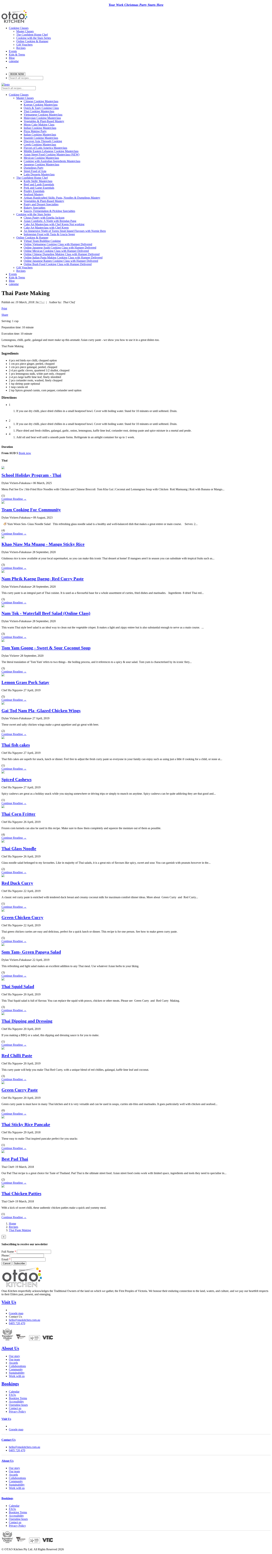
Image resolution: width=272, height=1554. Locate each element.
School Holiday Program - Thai (31, 475)
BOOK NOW (17, 74)
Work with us (17, 1376)
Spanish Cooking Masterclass (41, 137)
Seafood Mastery (33, 194)
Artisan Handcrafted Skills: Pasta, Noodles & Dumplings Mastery (62, 197)
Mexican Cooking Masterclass (41, 157)
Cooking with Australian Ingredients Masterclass (52, 161)
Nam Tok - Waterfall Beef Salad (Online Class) (45, 613)
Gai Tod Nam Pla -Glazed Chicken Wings (40, 710)
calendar (14, 61)
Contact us (15, 1408)
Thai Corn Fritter (18, 814)
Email (6, 1259)
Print (4, 308)
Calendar (14, 1391)
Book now (25, 453)
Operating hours (18, 1404)
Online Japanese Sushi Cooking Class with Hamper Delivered (60, 247)
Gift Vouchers (24, 44)
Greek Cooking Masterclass (40, 144)
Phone (5, 1255)
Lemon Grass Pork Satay (25, 682)
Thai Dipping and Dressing (26, 1021)
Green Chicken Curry (22, 917)
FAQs (12, 1394)
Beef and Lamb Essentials (39, 184)
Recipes (21, 47)
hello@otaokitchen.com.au (24, 1320)
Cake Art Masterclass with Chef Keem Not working (54, 224)
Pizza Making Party (35, 131)
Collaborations (17, 1366)
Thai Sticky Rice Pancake (25, 1124)
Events (13, 51)
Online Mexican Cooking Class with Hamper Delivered (56, 250)
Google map (16, 1313)
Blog (12, 57)
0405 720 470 (17, 1323)
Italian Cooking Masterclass (40, 134)
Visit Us (8, 1302)
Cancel (6, 1263)
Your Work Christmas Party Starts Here (136, 5)
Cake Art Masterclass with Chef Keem (46, 227)
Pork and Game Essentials (39, 187)
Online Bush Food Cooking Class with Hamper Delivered (58, 264)
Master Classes (25, 31)
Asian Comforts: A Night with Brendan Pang (50, 221)
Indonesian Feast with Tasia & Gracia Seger (49, 234)
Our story (14, 1356)
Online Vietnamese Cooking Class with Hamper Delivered (58, 244)
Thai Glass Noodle (18, 848)
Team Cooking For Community (31, 509)
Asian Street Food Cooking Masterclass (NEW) (51, 154)
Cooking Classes (18, 28)
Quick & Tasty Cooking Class (41, 108)
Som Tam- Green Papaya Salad (31, 952)
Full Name (8, 1251)
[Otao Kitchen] (14, 22)
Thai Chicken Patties (21, 1193)
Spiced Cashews (16, 779)
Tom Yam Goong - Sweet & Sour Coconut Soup (45, 647)
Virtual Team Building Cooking (42, 240)
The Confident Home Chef (32, 34)
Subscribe (19, 1263)
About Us (10, 1348)
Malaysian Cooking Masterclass (42, 117)
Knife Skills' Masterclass (38, 181)
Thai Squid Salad (17, 986)
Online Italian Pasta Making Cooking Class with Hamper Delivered (63, 257)
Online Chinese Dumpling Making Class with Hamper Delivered (62, 254)
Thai (42, 302)
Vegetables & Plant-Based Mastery (44, 121)
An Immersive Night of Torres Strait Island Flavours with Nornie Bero (65, 230)
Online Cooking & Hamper (32, 41)
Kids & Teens (17, 54)
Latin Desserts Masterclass (39, 174)
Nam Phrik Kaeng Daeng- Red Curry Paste (42, 578)
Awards (13, 1362)
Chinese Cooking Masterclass (41, 101)
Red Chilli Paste (16, 1055)
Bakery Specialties (34, 207)
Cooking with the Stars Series (33, 38)
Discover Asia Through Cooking (43, 141)
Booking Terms (18, 1398)
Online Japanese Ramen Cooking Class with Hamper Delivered (61, 260)
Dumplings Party (33, 167)
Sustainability (17, 1372)
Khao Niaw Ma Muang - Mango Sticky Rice (43, 544)
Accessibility (16, 1401)
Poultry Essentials (34, 191)
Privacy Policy (17, 1411)
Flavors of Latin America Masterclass (45, 147)
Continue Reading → (13, 498)
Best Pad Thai (14, 1159)
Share (4, 314)
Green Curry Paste (19, 1090)
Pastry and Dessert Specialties (41, 204)
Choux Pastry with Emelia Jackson (44, 217)
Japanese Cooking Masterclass (41, 164)
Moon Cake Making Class (39, 124)
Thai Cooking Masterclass (39, 111)
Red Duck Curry (17, 883)
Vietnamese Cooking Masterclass (43, 114)
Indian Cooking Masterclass (40, 127)
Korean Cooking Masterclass (41, 104)
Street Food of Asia (35, 171)
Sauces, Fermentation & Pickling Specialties (49, 211)
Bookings (10, 1383)
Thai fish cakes (15, 745)
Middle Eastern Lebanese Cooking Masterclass (51, 151)
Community (16, 1369)
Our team (14, 1359)
